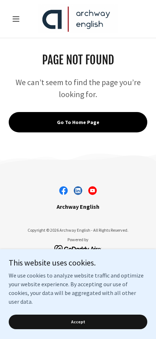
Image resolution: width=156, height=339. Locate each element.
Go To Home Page (78, 122)
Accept (78, 321)
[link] (78, 18)
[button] (19, 19)
